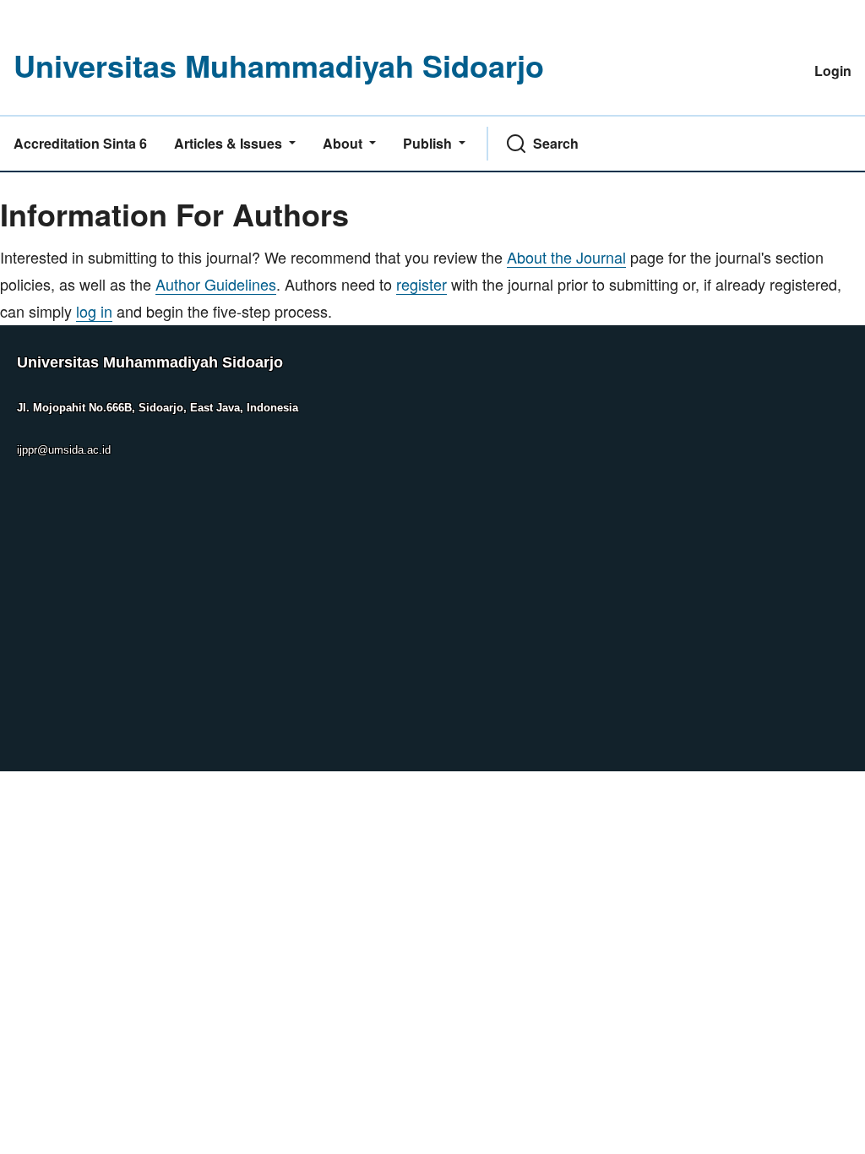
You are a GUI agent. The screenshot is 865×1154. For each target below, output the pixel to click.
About (344, 143)
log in (94, 311)
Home (20, 183)
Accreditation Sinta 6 (80, 143)
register (421, 284)
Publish (429, 143)
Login (832, 70)
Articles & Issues (230, 143)
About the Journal (566, 257)
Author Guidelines (215, 284)
